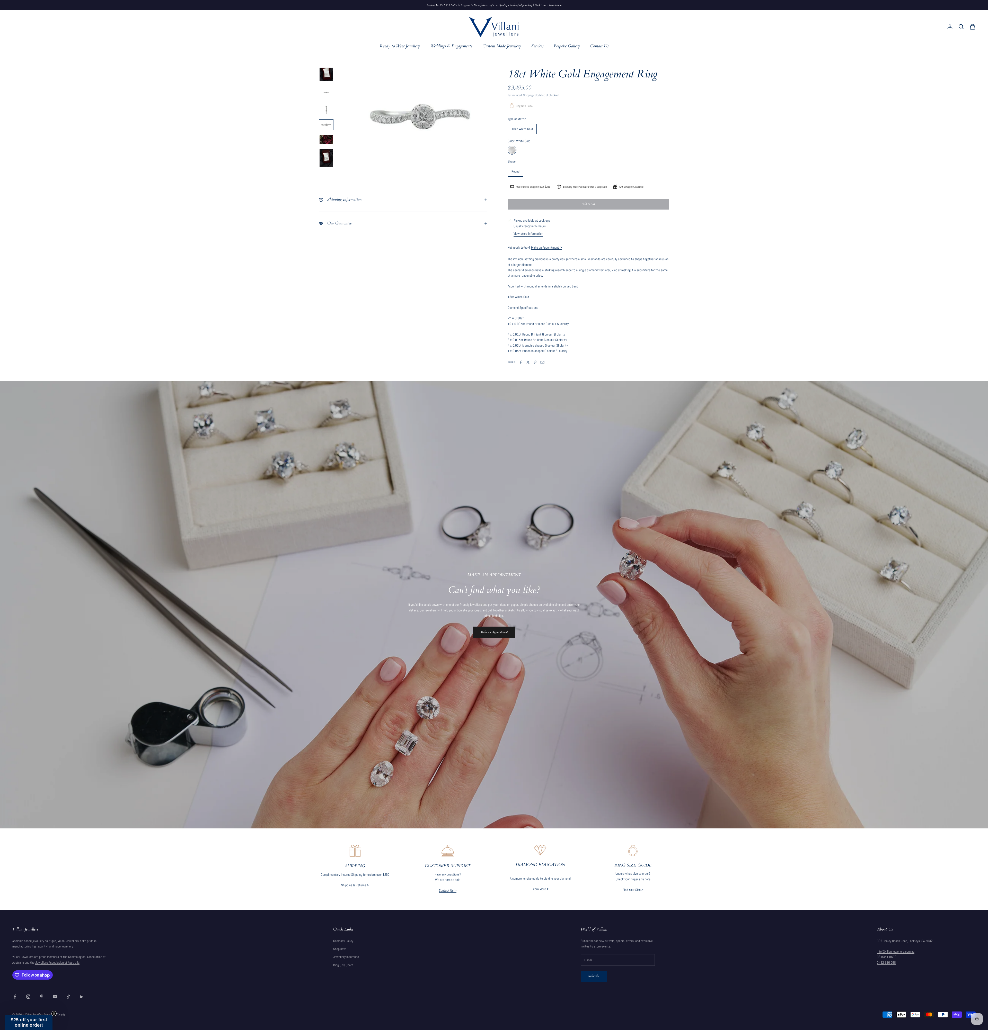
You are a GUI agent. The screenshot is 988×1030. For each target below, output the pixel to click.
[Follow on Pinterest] (41, 996)
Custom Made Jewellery (501, 46)
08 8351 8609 (448, 5)
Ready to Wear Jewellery (400, 46)
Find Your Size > (633, 890)
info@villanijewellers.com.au (895, 951)
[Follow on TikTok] (68, 996)
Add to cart (588, 204)
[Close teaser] (54, 1013)
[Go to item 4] (326, 124)
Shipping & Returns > (355, 885)
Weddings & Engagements (451, 46)
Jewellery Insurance (346, 957)
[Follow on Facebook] (14, 996)
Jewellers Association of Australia (57, 962)
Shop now (339, 949)
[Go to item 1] (326, 74)
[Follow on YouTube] (55, 996)
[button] (28, 1022)
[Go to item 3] (326, 109)
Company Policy (343, 941)
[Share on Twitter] (528, 362)
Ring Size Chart (343, 965)
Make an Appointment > (546, 247)
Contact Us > (447, 890)
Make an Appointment (494, 632)
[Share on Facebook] (521, 362)
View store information (528, 233)
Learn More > (540, 889)
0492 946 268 (886, 962)
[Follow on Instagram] (28, 996)
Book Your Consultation (548, 5)
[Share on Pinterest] (535, 362)
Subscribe (593, 976)
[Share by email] (542, 362)
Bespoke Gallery (567, 46)
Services (537, 46)
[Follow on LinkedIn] (81, 996)
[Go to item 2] (326, 93)
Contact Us (599, 46)
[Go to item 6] (326, 158)
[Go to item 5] (326, 139)
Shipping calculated (534, 95)
